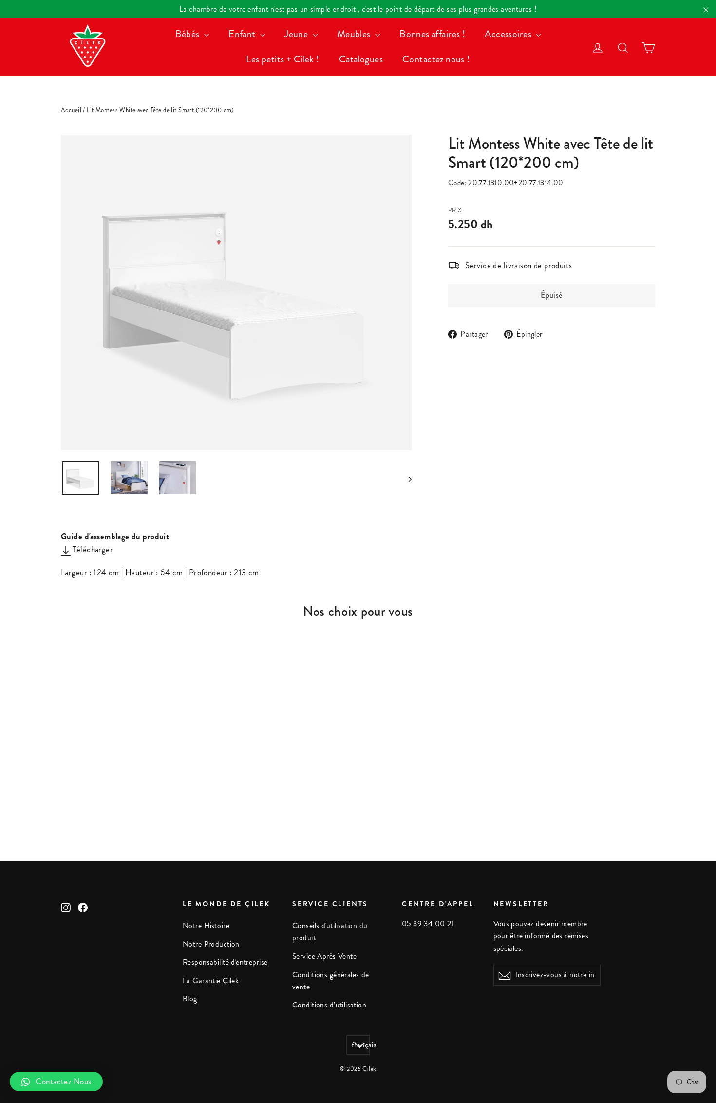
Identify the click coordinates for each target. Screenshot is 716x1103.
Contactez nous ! (436, 59)
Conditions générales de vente (330, 980)
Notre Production (211, 944)
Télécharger (92, 549)
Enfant (243, 34)
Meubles (355, 34)
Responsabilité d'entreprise (225, 962)
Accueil (71, 110)
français (361, 1045)
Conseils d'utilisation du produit (330, 931)
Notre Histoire (206, 925)
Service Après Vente (324, 956)
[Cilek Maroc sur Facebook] (83, 906)
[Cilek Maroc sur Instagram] (66, 906)
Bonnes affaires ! (432, 34)
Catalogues (361, 59)
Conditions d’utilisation (329, 1005)
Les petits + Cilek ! (283, 59)
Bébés (188, 34)
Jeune (297, 34)
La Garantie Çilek (211, 980)
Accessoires (509, 34)
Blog (190, 998)
